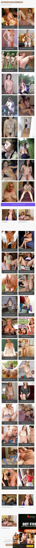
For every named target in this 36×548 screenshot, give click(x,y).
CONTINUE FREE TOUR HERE (18, 204)
